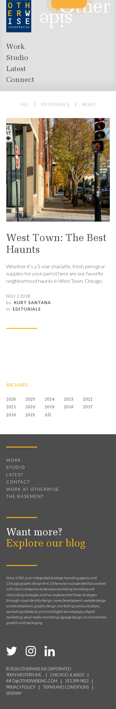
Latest (16, 69)
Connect (20, 80)
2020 (30, 407)
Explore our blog (45, 544)
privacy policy (20, 687)
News (89, 104)
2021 (11, 407)
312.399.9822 (76, 681)
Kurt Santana (32, 302)
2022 (88, 399)
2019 (49, 407)
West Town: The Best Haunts (56, 244)
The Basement (25, 496)
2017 (88, 407)
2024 (49, 399)
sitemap (13, 693)
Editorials (55, 104)
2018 (69, 407)
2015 (30, 415)
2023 (69, 399)
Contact (18, 481)
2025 (30, 399)
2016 (11, 415)
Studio (17, 58)
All (25, 104)
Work (15, 47)
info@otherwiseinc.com (31, 681)
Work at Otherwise (32, 489)
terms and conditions (66, 687)
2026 (11, 399)
